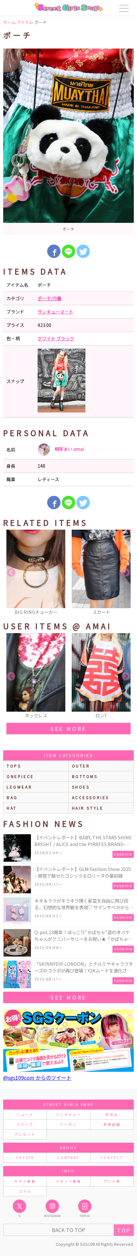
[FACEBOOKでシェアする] (54, 251)
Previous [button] (11, 573)
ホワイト (46, 338)
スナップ (25, 1124)
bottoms (85, 776)
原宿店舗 (112, 1124)
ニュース (25, 1114)
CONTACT (112, 1157)
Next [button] (126, 573)
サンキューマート (55, 311)
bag (12, 797)
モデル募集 (25, 1181)
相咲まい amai (69, 449)
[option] (68, 142)
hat (12, 808)
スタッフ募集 (68, 1181)
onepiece (20, 776)
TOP (124, 1230)
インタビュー (68, 1114)
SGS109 (25, 1157)
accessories (91, 797)
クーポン (68, 1124)
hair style (88, 808)
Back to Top (68, 1230)
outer (81, 765)
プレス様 (112, 1181)
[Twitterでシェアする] (83, 251)
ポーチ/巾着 (49, 298)
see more (68, 728)
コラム (25, 1191)
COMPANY (68, 1157)
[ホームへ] (68, 7)
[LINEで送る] (68, 251)
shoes (81, 787)
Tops (14, 765)
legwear (19, 787)
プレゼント (25, 1134)
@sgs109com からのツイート (37, 1077)
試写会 (111, 1114)
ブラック (65, 338)
